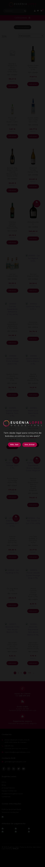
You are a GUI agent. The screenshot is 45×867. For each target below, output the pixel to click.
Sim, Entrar (30, 445)
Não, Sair (14, 445)
